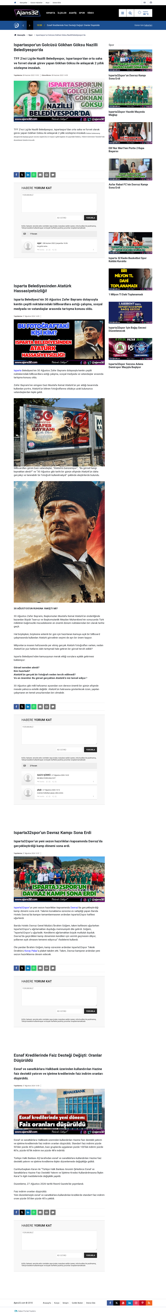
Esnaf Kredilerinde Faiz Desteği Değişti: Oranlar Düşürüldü (73, 25)
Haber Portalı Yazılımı (27, 1311)
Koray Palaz (30, 950)
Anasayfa (21, 35)
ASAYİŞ (72, 13)
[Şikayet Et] (93, 249)
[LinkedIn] (28, 174)
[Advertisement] (59, 271)
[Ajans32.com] (27, 13)
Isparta (50, 13)
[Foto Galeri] (150, 2)
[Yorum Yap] (53, 174)
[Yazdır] (46, 174)
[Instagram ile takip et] (136, 1303)
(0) (49, 250)
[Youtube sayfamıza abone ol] (123, 1303)
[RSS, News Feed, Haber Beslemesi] (149, 1303)
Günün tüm (143, 25)
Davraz (74, 907)
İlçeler (62, 13)
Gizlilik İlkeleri (77, 1303)
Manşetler (23, 3)
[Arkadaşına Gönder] (40, 174)
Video (90, 13)
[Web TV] (144, 2)
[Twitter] (22, 174)
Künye (56, 1303)
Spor (82, 13)
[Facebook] (16, 174)
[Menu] (122, 13)
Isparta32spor (21, 907)
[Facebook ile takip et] (110, 1303)
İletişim (66, 1303)
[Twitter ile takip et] (116, 1303)
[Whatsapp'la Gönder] (33, 174)
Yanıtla (41, 250)
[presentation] (23, 25)
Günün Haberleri (36, 3)
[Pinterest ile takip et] (142, 1303)
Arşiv (47, 3)
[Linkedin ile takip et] (129, 1303)
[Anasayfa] (15, 3)
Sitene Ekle (57, 3)
